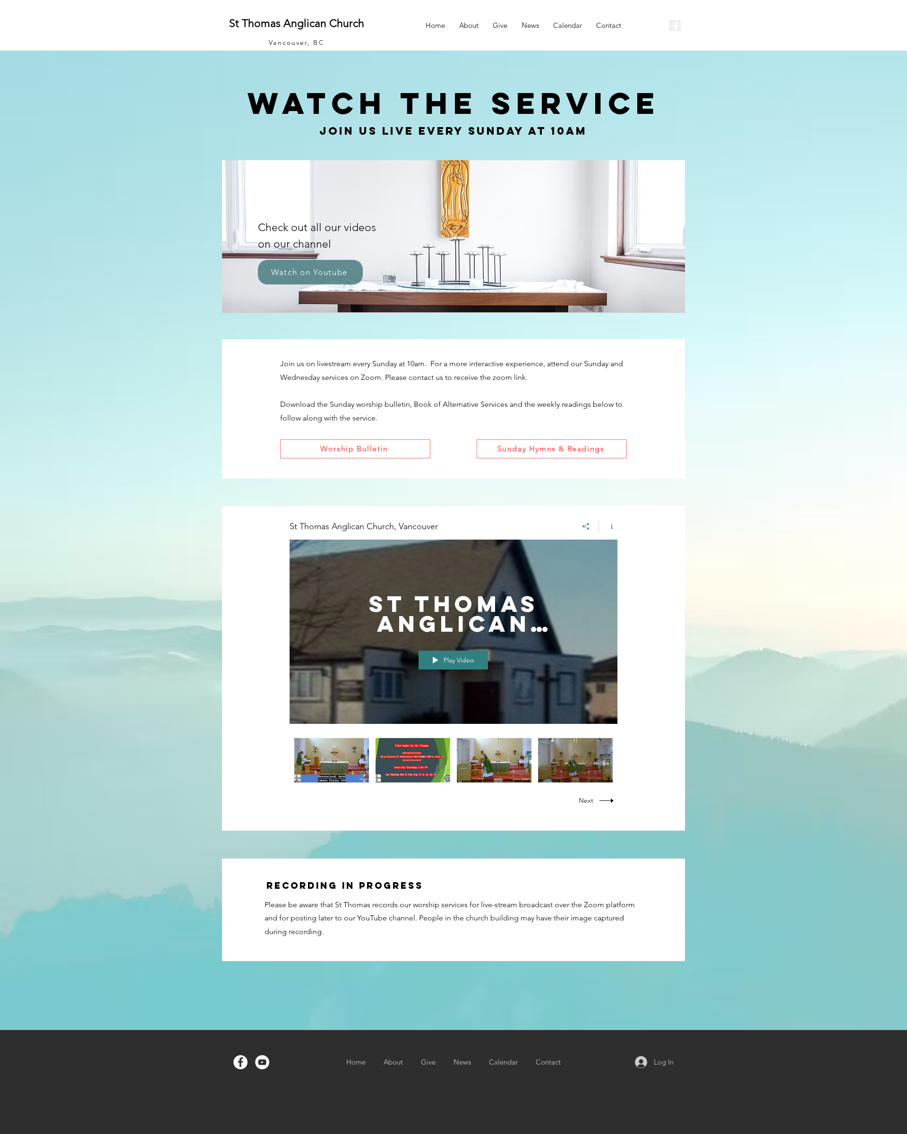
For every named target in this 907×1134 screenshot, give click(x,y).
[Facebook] (240, 1062)
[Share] (586, 526)
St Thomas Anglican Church (296, 23)
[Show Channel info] (608, 526)
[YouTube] (262, 1062)
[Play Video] (331, 760)
